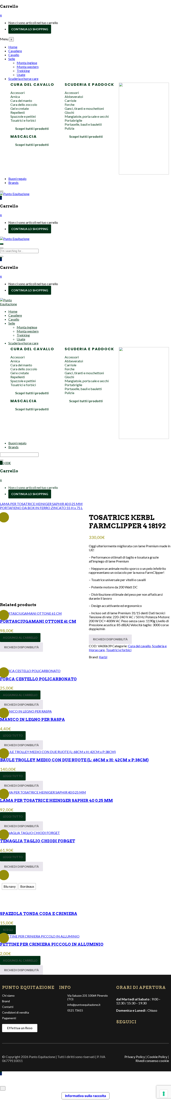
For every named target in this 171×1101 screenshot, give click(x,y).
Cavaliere (15, 51)
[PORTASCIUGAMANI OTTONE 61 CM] (31, 613)
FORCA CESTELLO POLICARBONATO (38, 679)
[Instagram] (126, 1031)
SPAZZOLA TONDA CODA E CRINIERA (38, 913)
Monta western (28, 67)
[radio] (9, 886)
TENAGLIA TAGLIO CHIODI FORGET (37, 841)
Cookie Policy (157, 1057)
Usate (21, 75)
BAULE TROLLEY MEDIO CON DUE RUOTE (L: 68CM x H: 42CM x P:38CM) (74, 760)
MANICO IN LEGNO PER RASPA (32, 719)
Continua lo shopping (29, 29)
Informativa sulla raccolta (85, 1096)
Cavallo (13, 55)
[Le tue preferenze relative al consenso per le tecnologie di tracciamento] (164, 1094)
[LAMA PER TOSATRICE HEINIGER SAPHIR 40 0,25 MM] (43, 792)
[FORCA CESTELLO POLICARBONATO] (30, 671)
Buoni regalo (17, 179)
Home (12, 47)
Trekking (23, 71)
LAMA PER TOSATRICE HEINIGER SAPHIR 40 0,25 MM (56, 800)
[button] (1, 198)
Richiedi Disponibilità (21, 647)
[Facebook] (119, 1031)
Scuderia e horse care (23, 79)
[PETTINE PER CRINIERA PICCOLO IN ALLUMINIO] (39, 936)
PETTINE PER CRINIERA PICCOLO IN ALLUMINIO (51, 944)
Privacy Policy (134, 1057)
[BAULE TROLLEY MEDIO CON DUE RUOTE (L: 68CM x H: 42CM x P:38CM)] (58, 752)
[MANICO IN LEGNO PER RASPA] (26, 711)
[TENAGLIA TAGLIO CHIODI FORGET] (30, 833)
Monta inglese (27, 63)
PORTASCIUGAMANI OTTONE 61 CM (38, 621)
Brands (13, 183)
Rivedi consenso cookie (152, 1061)
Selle (11, 59)
